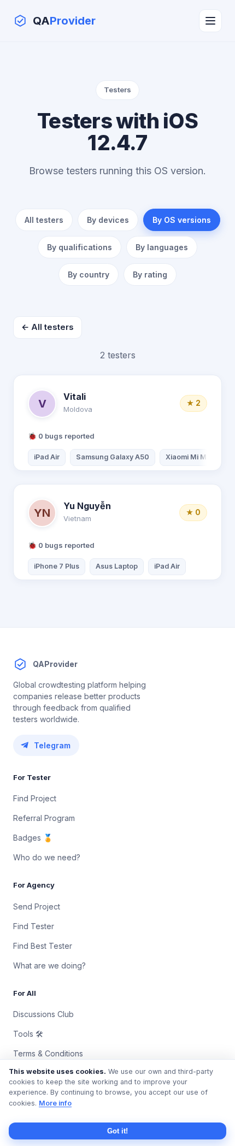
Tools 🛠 (28, 1033)
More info (55, 1103)
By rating (150, 274)
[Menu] (210, 20)
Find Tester (33, 926)
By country (88, 274)
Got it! (117, 1131)
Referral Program (44, 818)
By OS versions (181, 220)
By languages (162, 247)
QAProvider (55, 664)
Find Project (34, 798)
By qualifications (79, 247)
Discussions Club (43, 1014)
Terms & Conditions (48, 1053)
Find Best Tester (42, 945)
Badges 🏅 (32, 837)
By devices (108, 220)
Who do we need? (46, 857)
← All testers (47, 327)
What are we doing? (49, 965)
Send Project (36, 906)
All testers (44, 220)
